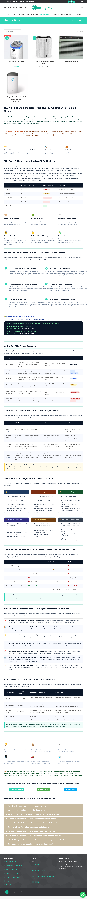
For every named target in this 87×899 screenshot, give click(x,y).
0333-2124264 (11, 1)
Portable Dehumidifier (12, 869)
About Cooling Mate (12, 862)
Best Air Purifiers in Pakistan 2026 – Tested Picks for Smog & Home (70, 863)
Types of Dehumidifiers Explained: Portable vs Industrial (70, 867)
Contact (8, 885)
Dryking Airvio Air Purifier (16, 61)
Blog (7, 881)
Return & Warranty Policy (13, 877)
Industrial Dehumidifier (13, 873)
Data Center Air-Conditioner (14, 865)
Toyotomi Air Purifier (71, 61)
